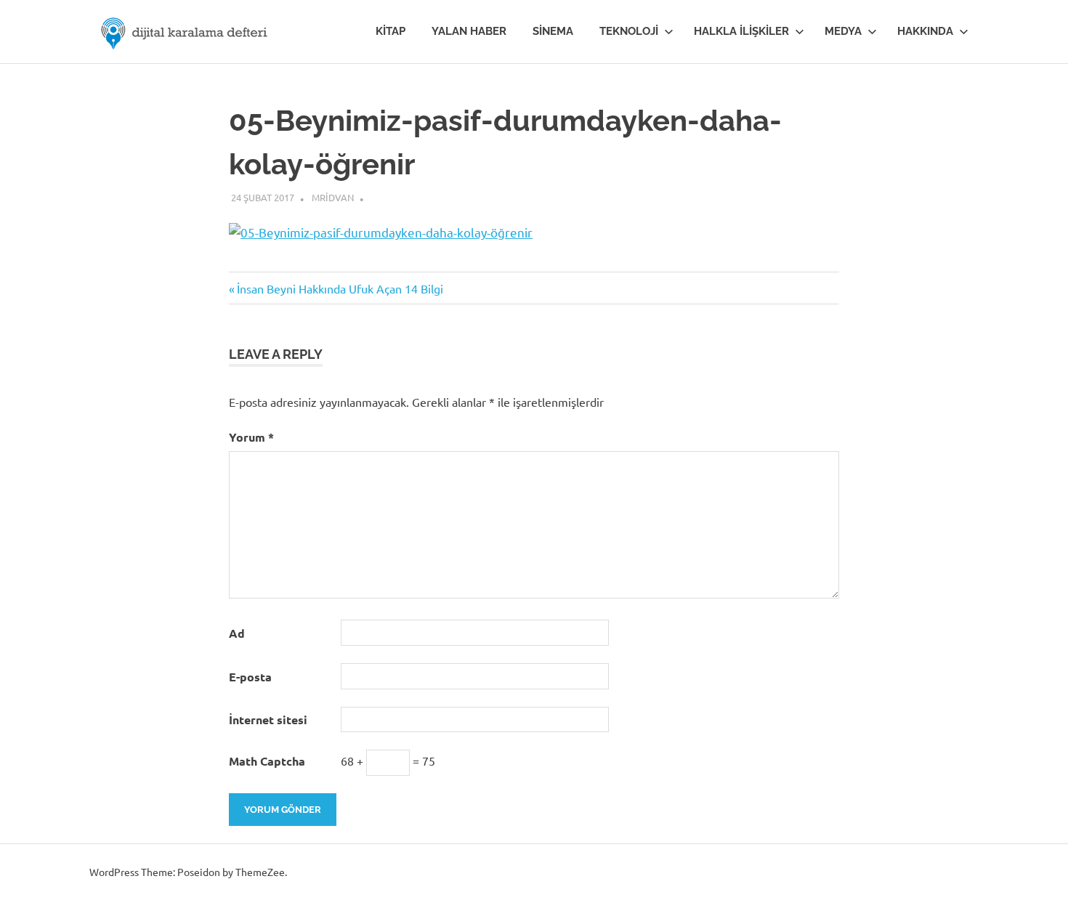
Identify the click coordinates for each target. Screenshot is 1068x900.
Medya (843, 31)
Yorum (251, 437)
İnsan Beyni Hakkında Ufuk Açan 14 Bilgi (339, 288)
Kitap (390, 31)
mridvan (333, 197)
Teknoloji (628, 31)
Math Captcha (267, 761)
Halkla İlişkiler (741, 31)
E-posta (250, 676)
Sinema (553, 31)
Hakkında (925, 31)
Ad (237, 633)
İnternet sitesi (268, 719)
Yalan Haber (469, 31)
